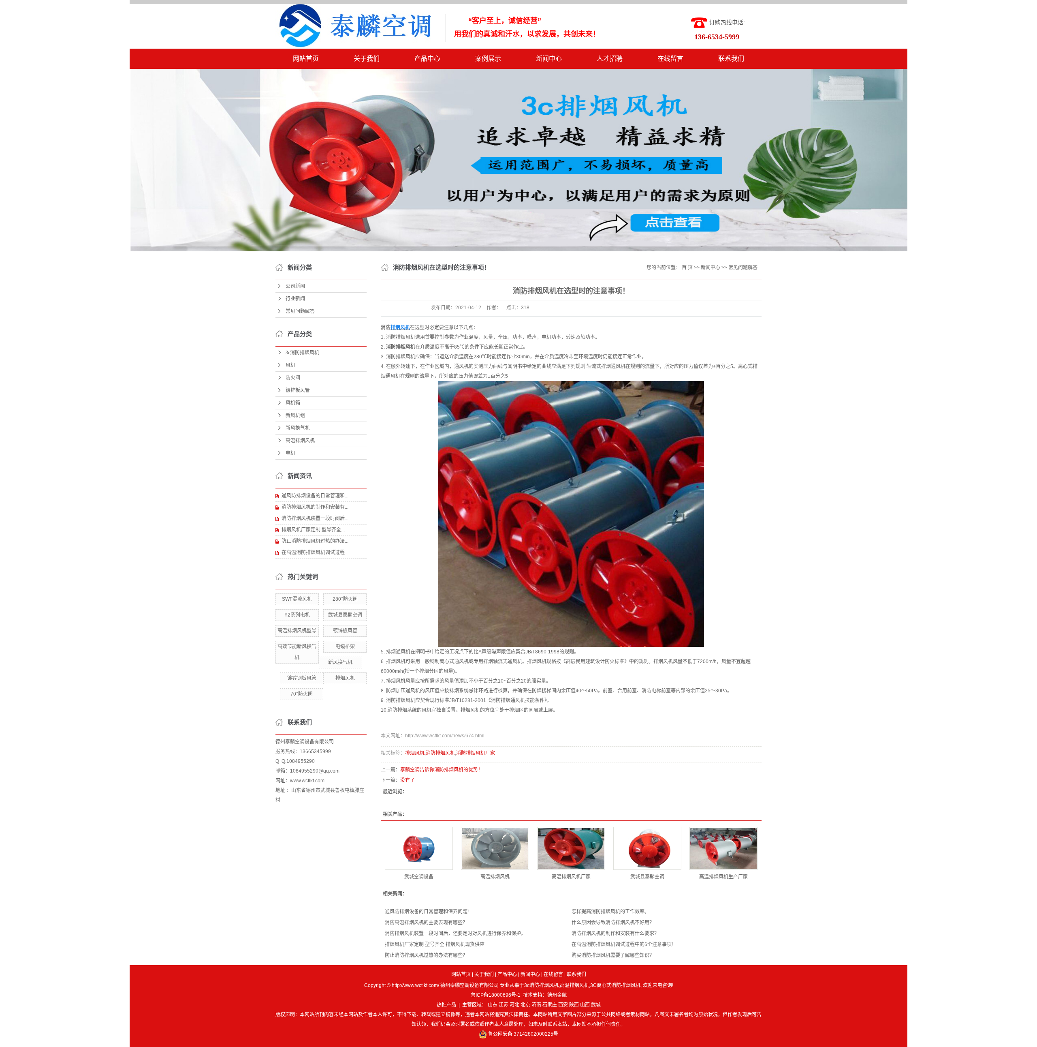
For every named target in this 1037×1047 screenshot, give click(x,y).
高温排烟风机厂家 (571, 877)
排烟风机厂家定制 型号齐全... (313, 530)
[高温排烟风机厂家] (571, 848)
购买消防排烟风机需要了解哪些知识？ (613, 955)
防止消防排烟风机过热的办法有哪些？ (426, 955)
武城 (596, 1005)
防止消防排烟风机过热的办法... (315, 541)
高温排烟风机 (300, 440)
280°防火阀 (345, 599)
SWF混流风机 (297, 599)
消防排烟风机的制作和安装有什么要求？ (615, 933)
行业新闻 (295, 299)
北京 (525, 1005)
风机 (290, 365)
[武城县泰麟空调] (647, 848)
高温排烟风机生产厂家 (723, 877)
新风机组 (295, 415)
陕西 (574, 1005)
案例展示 (488, 58)
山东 (492, 1005)
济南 (536, 1005)
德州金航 (557, 995)
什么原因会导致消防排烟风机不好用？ (613, 922)
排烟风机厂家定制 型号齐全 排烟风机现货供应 (434, 944)
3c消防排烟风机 (302, 352)
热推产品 (446, 1005)
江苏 (503, 1005)
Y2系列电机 (297, 615)
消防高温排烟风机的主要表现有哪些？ (426, 922)
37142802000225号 (536, 1034)
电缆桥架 (345, 646)
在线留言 (670, 58)
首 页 (687, 267)
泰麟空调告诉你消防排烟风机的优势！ (441, 770)
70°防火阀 (301, 694)
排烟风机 (345, 678)
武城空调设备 (418, 877)
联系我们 (731, 58)
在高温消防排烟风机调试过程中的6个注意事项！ (624, 944)
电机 (290, 453)
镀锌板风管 (298, 390)
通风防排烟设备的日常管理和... (315, 496)
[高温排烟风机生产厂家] (723, 848)
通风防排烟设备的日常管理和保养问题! (427, 911)
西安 (563, 1005)
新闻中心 (549, 58)
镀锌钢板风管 (301, 678)
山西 (585, 1005)
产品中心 (427, 58)
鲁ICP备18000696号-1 (496, 995)
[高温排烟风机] (495, 848)
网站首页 (306, 58)
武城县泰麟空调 (345, 615)
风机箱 (293, 403)
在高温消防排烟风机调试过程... (315, 552)
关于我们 (367, 58)
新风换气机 (298, 428)
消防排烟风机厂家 (475, 753)
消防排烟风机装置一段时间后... (315, 518)
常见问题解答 (300, 311)
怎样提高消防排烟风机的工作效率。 (610, 911)
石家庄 (549, 1005)
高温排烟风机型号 (296, 631)
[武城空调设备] (419, 848)
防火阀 (293, 378)
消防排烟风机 (440, 753)
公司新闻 (295, 286)
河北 (514, 1005)
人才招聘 (610, 58)
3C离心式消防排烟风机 (615, 985)
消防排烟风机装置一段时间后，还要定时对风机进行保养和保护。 (455, 933)
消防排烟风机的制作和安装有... (315, 507)
